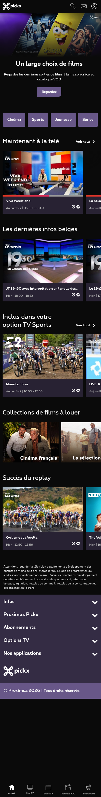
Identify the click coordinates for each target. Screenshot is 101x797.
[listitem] (31, 442)
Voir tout (83, 141)
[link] (43, 182)
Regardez (49, 92)
